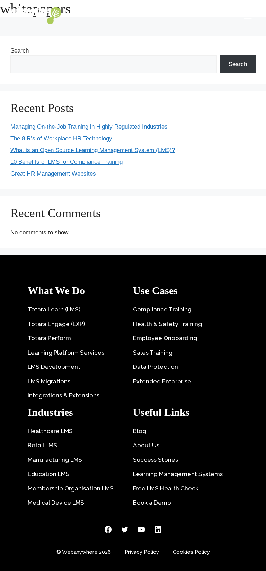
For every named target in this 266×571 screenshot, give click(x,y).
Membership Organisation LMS (71, 488)
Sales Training (152, 352)
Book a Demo (152, 502)
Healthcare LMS (50, 431)
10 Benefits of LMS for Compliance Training (66, 162)
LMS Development (54, 366)
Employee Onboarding (165, 338)
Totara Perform (49, 338)
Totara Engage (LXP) (56, 323)
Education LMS (49, 473)
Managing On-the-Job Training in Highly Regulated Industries (89, 126)
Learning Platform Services (66, 352)
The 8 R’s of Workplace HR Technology (61, 138)
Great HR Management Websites (53, 173)
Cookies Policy (191, 552)
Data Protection (155, 366)
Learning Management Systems (178, 473)
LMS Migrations (49, 381)
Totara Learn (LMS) (54, 309)
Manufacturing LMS (55, 459)
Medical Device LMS (56, 502)
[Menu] (248, 16)
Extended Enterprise (162, 381)
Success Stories (155, 459)
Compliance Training (162, 309)
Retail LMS (42, 445)
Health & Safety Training (167, 323)
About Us (146, 445)
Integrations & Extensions (63, 395)
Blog (139, 431)
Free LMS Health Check (165, 488)
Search (19, 50)
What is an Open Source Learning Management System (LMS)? (92, 150)
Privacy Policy (142, 552)
